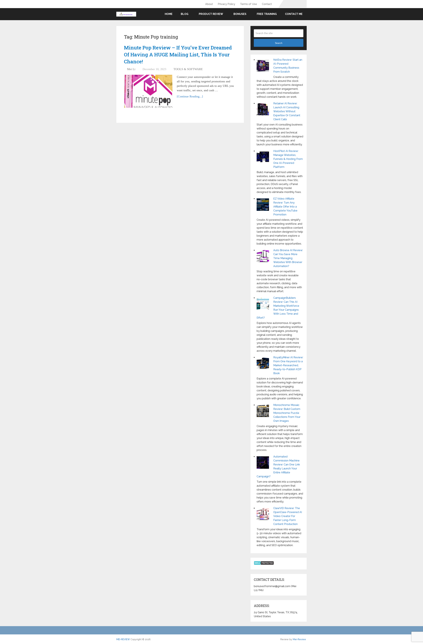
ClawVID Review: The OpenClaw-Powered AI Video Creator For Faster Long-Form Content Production (287, 516)
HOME (168, 14)
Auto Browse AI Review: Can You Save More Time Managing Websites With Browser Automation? (288, 258)
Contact (267, 4)
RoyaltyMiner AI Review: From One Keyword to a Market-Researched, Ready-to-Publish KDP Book (288, 365)
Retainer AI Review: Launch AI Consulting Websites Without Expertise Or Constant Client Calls (286, 111)
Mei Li (131, 69)
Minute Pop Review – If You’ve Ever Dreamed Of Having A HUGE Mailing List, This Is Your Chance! (178, 54)
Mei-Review (299, 639)
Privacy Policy (226, 4)
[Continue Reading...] (190, 96)
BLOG (184, 14)
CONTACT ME (294, 14)
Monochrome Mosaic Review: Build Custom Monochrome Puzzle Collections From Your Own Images (286, 412)
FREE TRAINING (267, 14)
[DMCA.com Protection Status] (264, 564)
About (209, 4)
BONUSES (239, 14)
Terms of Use (248, 4)
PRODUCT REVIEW (211, 14)
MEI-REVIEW (123, 639)
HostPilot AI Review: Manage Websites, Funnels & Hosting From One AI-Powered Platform (288, 158)
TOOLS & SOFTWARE (188, 69)
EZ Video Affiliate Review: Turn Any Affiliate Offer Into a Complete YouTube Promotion (285, 206)
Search (278, 43)
